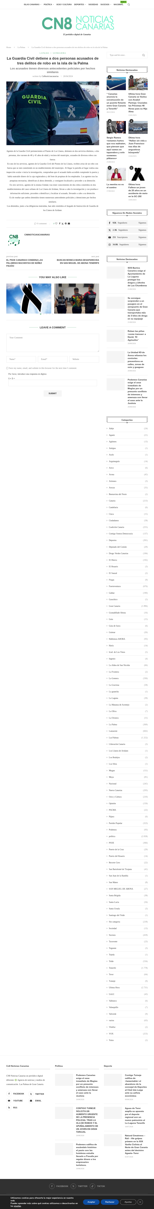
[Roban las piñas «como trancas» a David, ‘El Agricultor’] (116, 336)
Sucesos (104, 4)
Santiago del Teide (128, 915)
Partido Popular (128, 823)
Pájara (128, 816)
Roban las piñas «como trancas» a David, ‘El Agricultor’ (137, 335)
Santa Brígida (128, 895)
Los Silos (128, 764)
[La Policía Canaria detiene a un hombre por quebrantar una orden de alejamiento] (76, 299)
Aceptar (91, 1202)
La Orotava (128, 718)
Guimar (128, 632)
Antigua (128, 448)
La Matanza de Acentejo (128, 705)
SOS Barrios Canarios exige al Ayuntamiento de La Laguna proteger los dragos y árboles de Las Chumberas (137, 277)
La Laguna (128, 698)
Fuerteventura (128, 586)
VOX (128, 1034)
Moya (128, 777)
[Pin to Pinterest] (66, 223)
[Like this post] (56, 223)
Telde (128, 961)
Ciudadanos (128, 520)
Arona (128, 474)
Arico (128, 468)
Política (48, 4)
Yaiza (128, 1040)
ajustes (17, 1206)
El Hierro (128, 560)
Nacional (118, 3)
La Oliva (128, 711)
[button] (10, 298)
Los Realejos (128, 757)
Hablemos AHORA (128, 639)
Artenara (128, 481)
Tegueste (128, 948)
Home (8, 47)
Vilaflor (128, 1027)
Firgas (128, 580)
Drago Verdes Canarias (128, 553)
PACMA (128, 810)
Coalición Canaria (128, 527)
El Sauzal (128, 573)
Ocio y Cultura (64, 4)
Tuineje (128, 981)
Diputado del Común (128, 547)
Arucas (128, 487)
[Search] (128, 4)
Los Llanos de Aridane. (128, 751)
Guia (128, 619)
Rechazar (109, 1202)
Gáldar (128, 593)
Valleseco (128, 1001)
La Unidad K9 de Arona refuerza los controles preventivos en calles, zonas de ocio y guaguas (137, 359)
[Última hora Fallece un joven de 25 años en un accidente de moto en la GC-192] (138, 174)
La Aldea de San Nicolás (128, 665)
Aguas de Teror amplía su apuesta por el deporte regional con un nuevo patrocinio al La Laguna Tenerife (135, 1115)
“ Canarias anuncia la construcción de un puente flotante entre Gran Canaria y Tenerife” (116, 101)
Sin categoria (128, 922)
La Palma (21, 47)
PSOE (128, 843)
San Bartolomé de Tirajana (128, 869)
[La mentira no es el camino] (116, 174)
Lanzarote (128, 731)
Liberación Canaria (128, 744)
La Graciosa (128, 685)
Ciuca (128, 514)
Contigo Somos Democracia (128, 534)
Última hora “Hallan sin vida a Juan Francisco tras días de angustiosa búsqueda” (137, 145)
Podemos (128, 830)
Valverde (128, 1014)
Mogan (128, 770)
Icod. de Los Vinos (128, 652)
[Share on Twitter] (63, 223)
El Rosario (128, 566)
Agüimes (128, 441)
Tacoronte (128, 941)
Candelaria (128, 507)
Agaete (128, 435)
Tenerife (128, 968)
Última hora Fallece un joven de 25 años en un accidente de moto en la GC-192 (138, 190)
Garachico (128, 599)
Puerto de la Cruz (128, 849)
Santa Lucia (128, 902)
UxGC (128, 994)
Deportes (79, 4)
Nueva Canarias (128, 790)
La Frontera (128, 672)
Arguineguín (128, 461)
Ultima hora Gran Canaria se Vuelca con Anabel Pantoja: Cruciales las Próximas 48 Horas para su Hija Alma (137, 103)
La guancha (128, 692)
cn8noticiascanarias (50, 76)
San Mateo (128, 882)
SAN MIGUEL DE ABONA (128, 889)
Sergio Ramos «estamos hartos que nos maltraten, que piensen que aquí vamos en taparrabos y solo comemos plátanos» (116, 147)
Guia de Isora (128, 626)
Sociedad (93, 4)
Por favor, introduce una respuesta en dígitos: (27, 374)
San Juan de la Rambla (128, 876)
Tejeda (128, 955)
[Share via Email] (69, 223)
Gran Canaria (128, 606)
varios (128, 1020)
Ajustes (128, 1202)
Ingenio (128, 659)
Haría (128, 645)
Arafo (128, 455)
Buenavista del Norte (128, 494)
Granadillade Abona (128, 613)
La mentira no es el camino (115, 186)
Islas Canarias (31, 4)
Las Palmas (128, 738)
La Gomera (128, 678)
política (128, 836)
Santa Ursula (128, 909)
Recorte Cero (128, 862)
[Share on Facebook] (59, 223)
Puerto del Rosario (128, 856)
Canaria (128, 501)
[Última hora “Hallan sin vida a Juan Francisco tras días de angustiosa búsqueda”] (138, 127)
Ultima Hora (128, 987)
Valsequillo (128, 1007)
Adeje (128, 428)
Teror (128, 974)
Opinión (128, 803)
